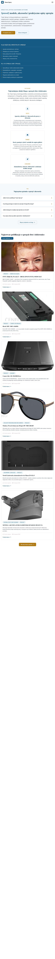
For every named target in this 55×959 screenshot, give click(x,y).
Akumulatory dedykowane (11, 522)
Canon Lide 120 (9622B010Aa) (12, 376)
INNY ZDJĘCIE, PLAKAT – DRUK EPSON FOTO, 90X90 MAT (22, 277)
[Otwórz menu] (52, 2)
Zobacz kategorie (22, 32)
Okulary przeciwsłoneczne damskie (13, 422)
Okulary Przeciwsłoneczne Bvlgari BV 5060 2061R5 (18, 426)
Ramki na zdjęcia (14, 273)
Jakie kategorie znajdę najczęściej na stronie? (16, 210)
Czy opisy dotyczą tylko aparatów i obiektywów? (16, 216)
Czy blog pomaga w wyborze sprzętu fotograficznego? (18, 204)
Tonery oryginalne (15, 323)
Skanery (12, 373)
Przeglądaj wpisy (7, 32)
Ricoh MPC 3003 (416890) (10, 326)
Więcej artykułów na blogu (26, 222)
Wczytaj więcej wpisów (26, 544)
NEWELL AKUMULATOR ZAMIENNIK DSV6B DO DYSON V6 (22, 525)
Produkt (6, 273)
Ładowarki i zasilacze (9, 472)
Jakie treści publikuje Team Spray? (13, 198)
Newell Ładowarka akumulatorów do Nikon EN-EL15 (19, 475)
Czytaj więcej (6, 287)
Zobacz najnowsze (6, 238)
